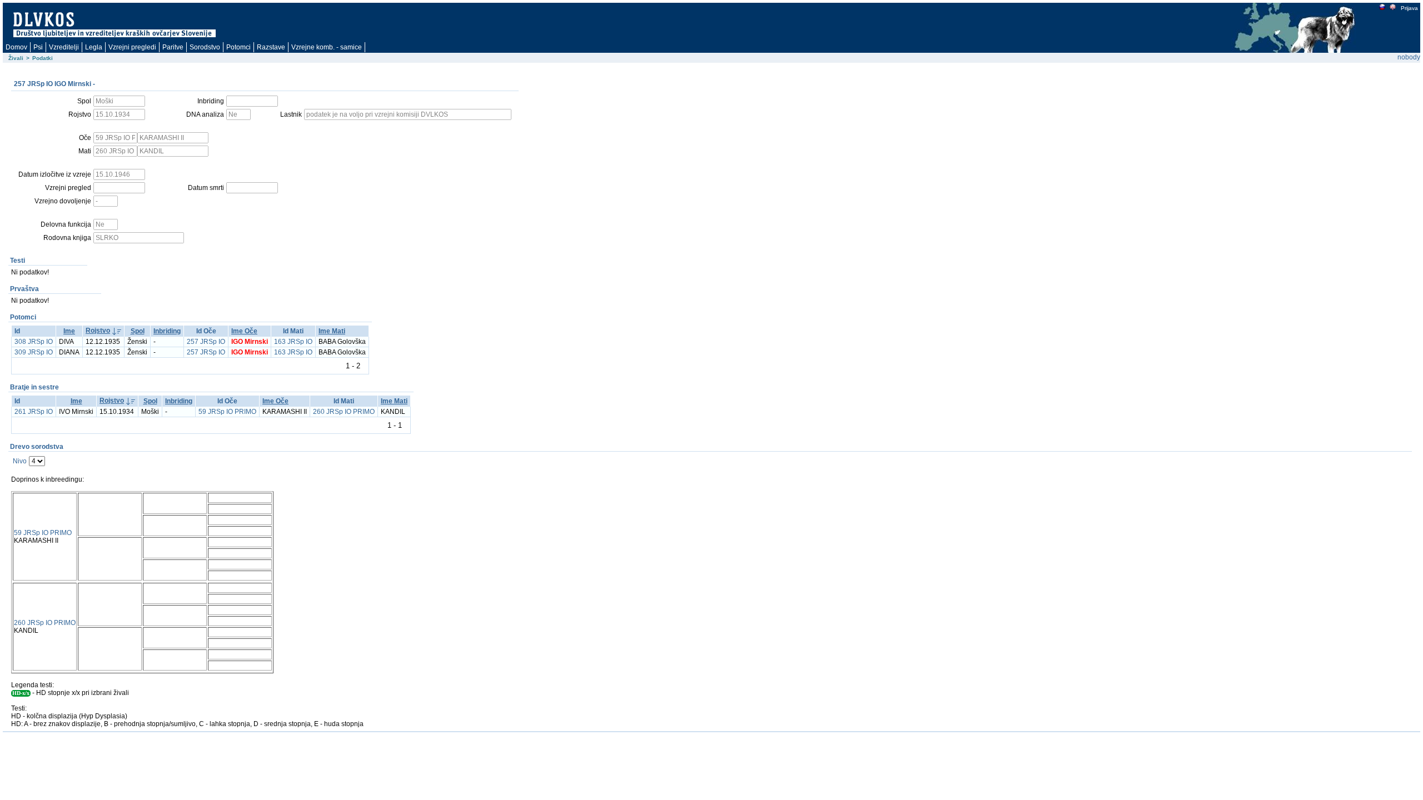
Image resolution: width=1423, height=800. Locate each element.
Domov (16, 47)
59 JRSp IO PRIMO (227, 412)
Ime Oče (244, 331)
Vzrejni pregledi (132, 47)
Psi (38, 47)
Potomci (238, 47)
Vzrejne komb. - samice (326, 47)
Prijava (1409, 8)
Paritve (172, 47)
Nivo (20, 461)
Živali (15, 58)
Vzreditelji (64, 47)
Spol (138, 331)
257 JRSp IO (206, 342)
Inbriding (167, 331)
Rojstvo (98, 330)
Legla (93, 47)
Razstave (271, 47)
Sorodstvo (205, 47)
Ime (69, 331)
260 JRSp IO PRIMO (344, 412)
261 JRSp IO (33, 412)
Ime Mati (332, 331)
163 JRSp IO (293, 342)
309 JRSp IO (33, 352)
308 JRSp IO (33, 342)
